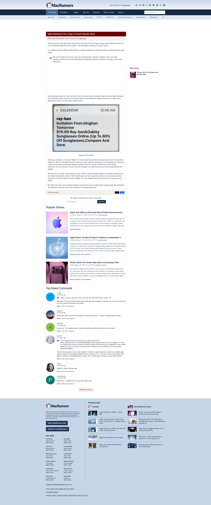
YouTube (95, 407)
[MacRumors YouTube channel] (153, 5)
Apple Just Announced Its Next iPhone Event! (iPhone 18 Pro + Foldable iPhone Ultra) (112, 421)
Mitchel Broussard (51, 453)
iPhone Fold (88, 17)
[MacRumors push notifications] (157, 5)
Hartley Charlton (101, 265)
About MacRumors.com (57, 423)
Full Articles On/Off (62, 495)
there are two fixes (94, 162)
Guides (76, 12)
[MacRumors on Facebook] (143, 5)
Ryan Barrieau (68, 468)
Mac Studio (62, 17)
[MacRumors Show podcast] (136, 5)
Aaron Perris (67, 476)
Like (67, 306)
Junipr (59, 364)
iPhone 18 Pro (75, 17)
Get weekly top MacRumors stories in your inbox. (86, 198)
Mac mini (51, 17)
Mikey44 (59, 311)
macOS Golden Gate (124, 17)
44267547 (60, 323)
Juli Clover (82, 38)
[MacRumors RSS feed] (160, 5)
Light (83, 495)
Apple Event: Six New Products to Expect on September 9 (95, 237)
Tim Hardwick (68, 453)
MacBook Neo (140, 17)
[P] (50, 384)
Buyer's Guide (109, 12)
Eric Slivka (67, 439)
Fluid (70, 495)
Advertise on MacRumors (57, 429)
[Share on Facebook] (122, 192)
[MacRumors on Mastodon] (150, 5)
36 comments (86, 279)
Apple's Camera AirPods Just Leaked (111, 437)
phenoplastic (61, 376)
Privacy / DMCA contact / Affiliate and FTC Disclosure (60, 488)
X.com (51, 442)
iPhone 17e (153, 17)
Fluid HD (74, 495)
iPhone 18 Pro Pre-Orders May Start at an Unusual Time (94, 262)
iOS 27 (99, 17)
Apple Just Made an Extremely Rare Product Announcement (96, 212)
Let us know (126, 5)
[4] (50, 331)
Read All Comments (86, 389)
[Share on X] (117, 192)
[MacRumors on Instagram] (140, 5)
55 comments (86, 254)
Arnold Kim (49, 439)
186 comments (53, 192)
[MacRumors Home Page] (59, 5)
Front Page (52, 12)
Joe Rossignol (102, 215)
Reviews (96, 12)
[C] (50, 301)
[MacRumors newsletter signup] (164, 5)
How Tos (86, 12)
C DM (59, 293)
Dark (86, 495)
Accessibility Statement (52, 492)
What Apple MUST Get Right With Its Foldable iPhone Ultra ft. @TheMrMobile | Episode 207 (152, 421)
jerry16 (59, 336)
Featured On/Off (51, 495)
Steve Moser (49, 476)
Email (47, 442)
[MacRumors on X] (147, 5)
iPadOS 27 (109, 17)
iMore (66, 50)
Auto (79, 495)
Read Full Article (75, 229)
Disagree (71, 306)
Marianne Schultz (69, 461)
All (163, 17)
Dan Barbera (49, 468)
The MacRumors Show (142, 407)
